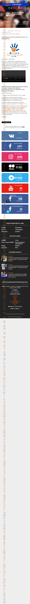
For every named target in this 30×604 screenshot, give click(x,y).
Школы (4, 153)
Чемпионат (5, 219)
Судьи (4, 202)
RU (25, 8)
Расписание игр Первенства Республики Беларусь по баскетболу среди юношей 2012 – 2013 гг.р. (17, 275)
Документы (5, 56)
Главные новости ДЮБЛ (7, 242)
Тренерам (5, 130)
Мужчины (5, 306)
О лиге (17, 240)
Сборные (5, 216)
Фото (4, 418)
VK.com (15, 297)
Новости (4, 205)
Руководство (18, 227)
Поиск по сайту (9, 8)
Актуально (7, 21)
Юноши (4, 409)
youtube (19, 8)
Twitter (15, 299)
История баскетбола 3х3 (5, 382)
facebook (14, 8)
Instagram (15, 300)
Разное (4, 236)
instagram (21, 8)
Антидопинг (26, 21)
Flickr (15, 304)
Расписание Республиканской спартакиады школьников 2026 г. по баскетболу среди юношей (18, 259)
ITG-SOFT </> (19, 316)
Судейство (5, 193)
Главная (4, 10)
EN (27, 8)
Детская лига (16, 21)
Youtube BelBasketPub (15, 301)
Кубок (4, 222)
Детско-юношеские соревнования (20, 243)
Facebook (15, 296)
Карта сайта (4, 231)
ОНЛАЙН (3, 240)
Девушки (4, 412)
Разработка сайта (12, 316)
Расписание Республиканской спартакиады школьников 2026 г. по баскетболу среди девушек (18, 267)
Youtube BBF (15, 303)
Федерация (5, 213)
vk (11, 8)
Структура (5, 27)
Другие (4, 421)
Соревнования (19, 229)
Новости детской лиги (4, 402)
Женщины (5, 326)
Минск (4, 156)
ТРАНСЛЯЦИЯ (15, 4)
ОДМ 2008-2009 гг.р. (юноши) (4, 546)
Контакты (5, 47)
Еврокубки (5, 233)
